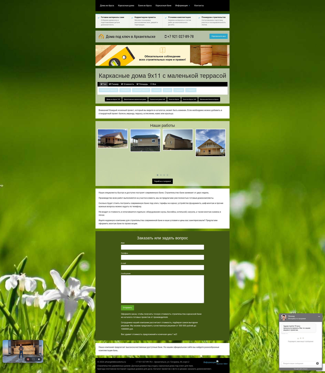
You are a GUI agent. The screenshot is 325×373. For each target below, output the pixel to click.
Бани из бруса (145, 5)
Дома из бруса (107, 5)
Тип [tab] (105, 84)
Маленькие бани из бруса (209, 99)
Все (154, 84)
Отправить (127, 308)
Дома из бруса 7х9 (113, 99)
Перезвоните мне (219, 36)
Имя (123, 243)
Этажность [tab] (128, 84)
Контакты (199, 5)
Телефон (124, 253)
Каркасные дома (126, 5)
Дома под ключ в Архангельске (130, 36)
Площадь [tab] (143, 84)
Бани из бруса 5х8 (189, 99)
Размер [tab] (115, 84)
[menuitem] (107, 5)
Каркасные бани (163, 5)
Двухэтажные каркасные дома (135, 99)
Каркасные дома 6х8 (157, 99)
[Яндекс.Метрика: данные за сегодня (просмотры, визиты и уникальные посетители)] (222, 362)
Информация (181, 5)
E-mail (123, 263)
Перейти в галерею (162, 181)
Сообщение (126, 274)
